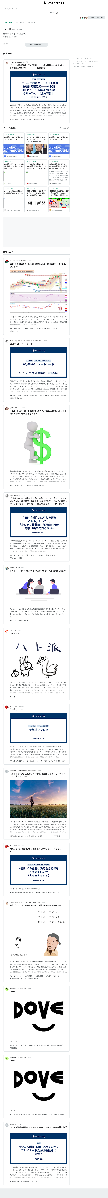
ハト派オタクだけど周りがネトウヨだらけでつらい (14, 138)
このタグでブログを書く (96, 17)
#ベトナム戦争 (44, 555)
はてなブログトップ (78, 63)
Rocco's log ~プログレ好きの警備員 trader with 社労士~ (26, 341)
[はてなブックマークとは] (16, 128)
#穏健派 (60, 1045)
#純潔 (62, 1114)
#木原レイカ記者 (34, 892)
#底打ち (34, 836)
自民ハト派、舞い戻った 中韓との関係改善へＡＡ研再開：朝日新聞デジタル (59, 166)
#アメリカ (13, 558)
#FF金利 (57, 836)
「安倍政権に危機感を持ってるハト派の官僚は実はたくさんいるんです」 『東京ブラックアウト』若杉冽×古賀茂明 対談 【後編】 (36, 166)
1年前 (29, 261)
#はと (18, 1045)
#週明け (22, 119)
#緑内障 (63, 395)
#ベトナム (34, 555)
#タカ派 (27, 620)
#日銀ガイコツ (15, 331)
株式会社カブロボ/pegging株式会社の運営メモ (23, 770)
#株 (11, 620)
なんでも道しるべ (15, 408)
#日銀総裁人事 (15, 979)
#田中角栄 (13, 555)
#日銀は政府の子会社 (52, 395)
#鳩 (33, 1114)
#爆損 (31, 328)
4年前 (22, 706)
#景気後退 (13, 836)
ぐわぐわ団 (13, 630)
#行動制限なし (30, 976)
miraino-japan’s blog (16, 62)
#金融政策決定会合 (16, 398)
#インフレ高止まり (29, 761)
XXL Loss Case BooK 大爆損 (18, 261)
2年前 (45, 341)
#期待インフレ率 (49, 761)
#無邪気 (56, 1114)
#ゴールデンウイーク (17, 976)
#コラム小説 (14, 119)
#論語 (36, 979)
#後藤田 (27, 555)
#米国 (20, 558)
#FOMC (17, 485)
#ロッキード (54, 555)
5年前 (29, 1057)
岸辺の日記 (13, 1124)
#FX (15, 620)
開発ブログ (95, 61)
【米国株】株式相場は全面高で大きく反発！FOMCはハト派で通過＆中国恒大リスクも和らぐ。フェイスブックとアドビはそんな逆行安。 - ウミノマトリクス (59, 193)
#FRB (12, 485)
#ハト (31, 1045)
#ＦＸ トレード (23, 328)
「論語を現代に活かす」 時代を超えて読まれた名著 (25, 902)
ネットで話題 (19, 22)
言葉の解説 (8, 22)
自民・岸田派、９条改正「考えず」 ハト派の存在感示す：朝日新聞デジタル (36, 193)
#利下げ (41, 485)
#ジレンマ (56, 892)
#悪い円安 (39, 976)
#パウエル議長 (26, 485)
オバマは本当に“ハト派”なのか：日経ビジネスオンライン (14, 192)
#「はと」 (24, 1045)
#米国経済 (36, 119)
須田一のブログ (14, 706)
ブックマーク (9, 134)
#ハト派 (28, 119)
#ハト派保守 (45, 1045)
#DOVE (12, 1045)
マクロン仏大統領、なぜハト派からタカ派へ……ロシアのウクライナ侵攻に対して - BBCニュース (36, 139)
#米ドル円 (13, 328)
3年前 (23, 408)
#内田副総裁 (33, 395)
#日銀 (12, 892)
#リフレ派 (56, 976)
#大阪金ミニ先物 (15, 395)
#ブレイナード (26, 1181)
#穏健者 (53, 1045)
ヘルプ (89, 61)
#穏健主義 (13, 1048)
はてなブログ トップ (11, 9)
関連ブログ (31, 22)
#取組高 (41, 395)
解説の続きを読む (35, 44)
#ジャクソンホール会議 (42, 328)
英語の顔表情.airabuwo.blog (18, 988)
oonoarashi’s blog (15, 495)
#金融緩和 (48, 976)
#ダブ (18, 1114)
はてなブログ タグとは (79, 61)
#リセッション (48, 836)
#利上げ (19, 761)
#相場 (40, 836)
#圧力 (63, 761)
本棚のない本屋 (14, 567)
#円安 (50, 892)
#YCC (58, 761)
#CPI (42, 119)
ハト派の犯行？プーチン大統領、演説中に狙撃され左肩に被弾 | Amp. (14, 166)
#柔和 (50, 1114)
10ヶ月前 (25, 62)
